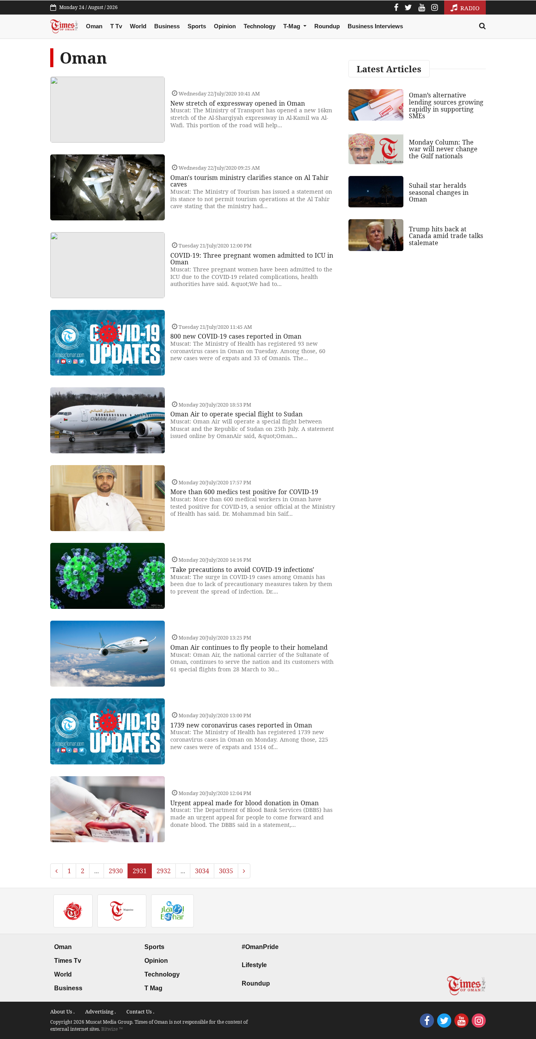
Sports (197, 26)
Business (167, 26)
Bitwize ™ (112, 1029)
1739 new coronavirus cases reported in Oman (241, 725)
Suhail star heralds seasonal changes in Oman (439, 192)
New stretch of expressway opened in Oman (237, 103)
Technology (259, 26)
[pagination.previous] (56, 870)
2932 (164, 871)
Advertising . (100, 1011)
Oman (94, 26)
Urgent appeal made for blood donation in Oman (244, 803)
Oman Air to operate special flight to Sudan (236, 414)
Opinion (225, 26)
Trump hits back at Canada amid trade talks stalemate (446, 236)
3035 (226, 871)
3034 (202, 871)
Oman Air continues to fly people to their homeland (249, 647)
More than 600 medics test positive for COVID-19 (244, 491)
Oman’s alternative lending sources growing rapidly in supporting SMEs (446, 105)
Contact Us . (140, 1011)
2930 (116, 871)
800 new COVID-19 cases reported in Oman (235, 336)
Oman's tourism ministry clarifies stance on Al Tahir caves (249, 181)
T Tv (116, 26)
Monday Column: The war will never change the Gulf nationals (443, 149)
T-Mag (292, 26)
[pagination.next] (244, 870)
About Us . (62, 1011)
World (138, 26)
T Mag (153, 988)
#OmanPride (260, 947)
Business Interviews (375, 26)
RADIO (469, 8)
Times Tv (67, 960)
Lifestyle (254, 965)
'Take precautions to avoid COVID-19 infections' (242, 569)
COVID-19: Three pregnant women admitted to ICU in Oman (251, 259)
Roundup (327, 26)
